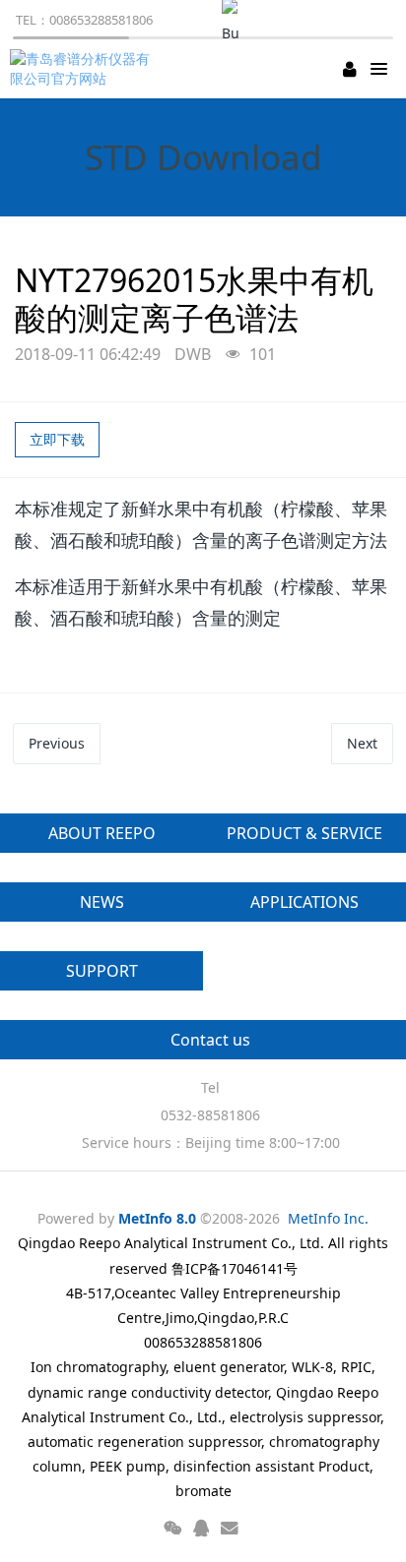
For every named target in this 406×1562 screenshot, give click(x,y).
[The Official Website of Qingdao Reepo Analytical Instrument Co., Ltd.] (84, 68)
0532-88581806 (210, 1115)
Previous (57, 743)
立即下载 (57, 439)
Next (362, 743)
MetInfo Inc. (328, 1218)
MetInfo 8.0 (157, 1218)
